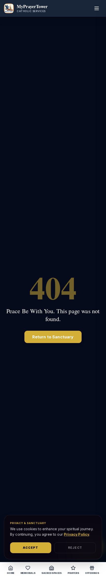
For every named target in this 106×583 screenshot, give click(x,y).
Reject (75, 547)
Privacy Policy (76, 534)
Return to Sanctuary (52, 336)
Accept (30, 547)
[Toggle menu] (96, 8)
